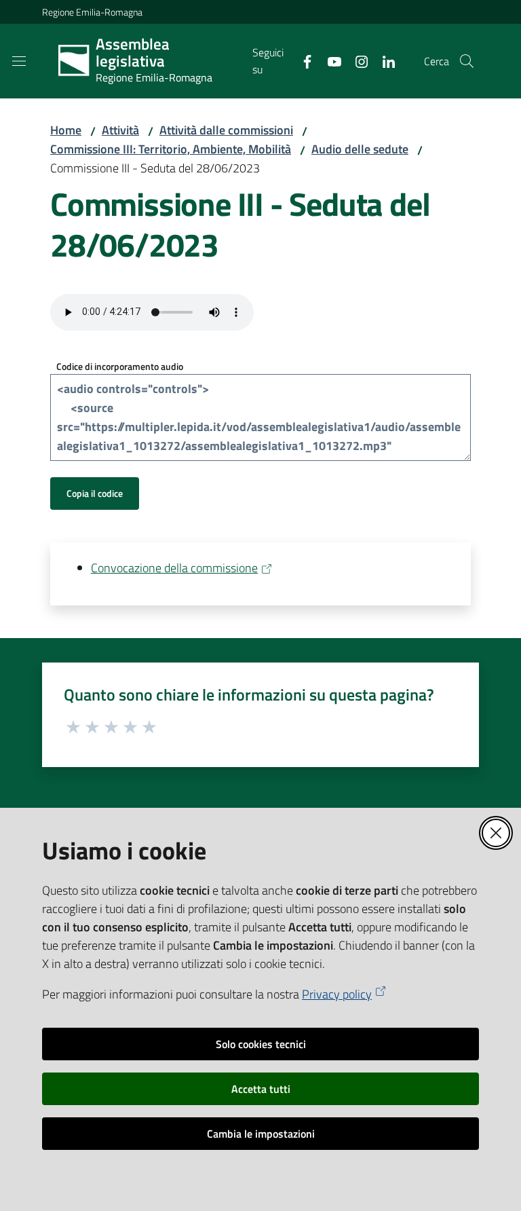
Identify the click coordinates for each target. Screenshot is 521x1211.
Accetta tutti (260, 1089)
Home (65, 130)
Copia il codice (94, 493)
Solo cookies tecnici (261, 1044)
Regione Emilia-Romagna (92, 12)
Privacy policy (337, 994)
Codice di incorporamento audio (119, 366)
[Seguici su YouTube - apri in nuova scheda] (329, 60)
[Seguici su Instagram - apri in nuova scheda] (356, 60)
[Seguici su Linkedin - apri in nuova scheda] (383, 60)
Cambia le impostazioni (261, 1133)
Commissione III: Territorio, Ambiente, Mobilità (170, 149)
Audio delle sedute (359, 149)
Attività (120, 130)
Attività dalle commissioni (226, 130)
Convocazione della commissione (174, 568)
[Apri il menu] (19, 61)
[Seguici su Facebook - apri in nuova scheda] (301, 60)
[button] (467, 61)
